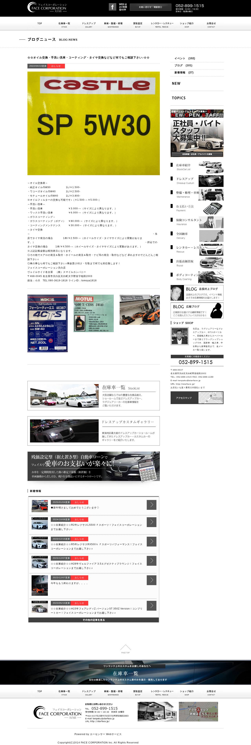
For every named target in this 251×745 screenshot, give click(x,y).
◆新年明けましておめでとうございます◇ (75, 507)
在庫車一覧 (64, 24)
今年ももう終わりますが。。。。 (70, 583)
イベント (180, 58)
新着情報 (180, 72)
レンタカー (162, 24)
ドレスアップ (88, 24)
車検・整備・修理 (113, 24)
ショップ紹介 (187, 24)
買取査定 (138, 24)
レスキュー (162, 692)
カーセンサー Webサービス (106, 734)
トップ (39, 24)
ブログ (179, 65)
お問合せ (211, 24)
